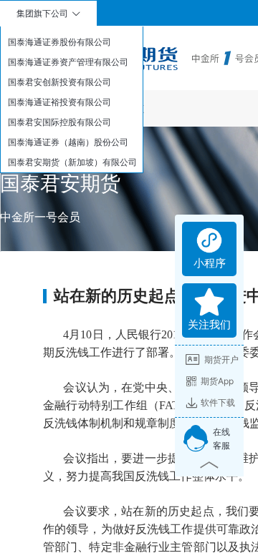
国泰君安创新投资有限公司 (59, 82)
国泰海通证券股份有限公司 (59, 41)
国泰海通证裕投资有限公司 (59, 102)
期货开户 (221, 359)
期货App (217, 381)
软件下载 (218, 402)
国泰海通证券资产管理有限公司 (68, 62)
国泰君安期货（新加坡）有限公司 (72, 162)
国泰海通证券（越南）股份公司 (68, 142)
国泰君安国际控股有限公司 (59, 122)
